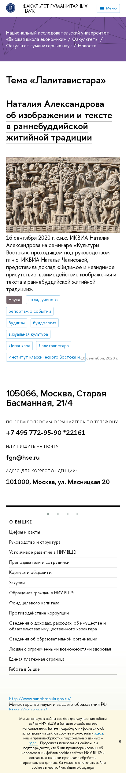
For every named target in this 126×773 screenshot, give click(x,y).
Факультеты (86, 39)
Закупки (17, 582)
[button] (48, 514)
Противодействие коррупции (39, 613)
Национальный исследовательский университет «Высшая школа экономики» (57, 35)
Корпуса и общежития (31, 572)
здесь (98, 733)
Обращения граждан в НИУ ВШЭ (41, 593)
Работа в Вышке (24, 669)
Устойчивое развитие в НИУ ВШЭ (42, 552)
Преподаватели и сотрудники (39, 562)
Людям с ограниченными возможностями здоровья (60, 649)
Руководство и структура (35, 542)
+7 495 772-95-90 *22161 (45, 432)
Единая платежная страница (37, 659)
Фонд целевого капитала (34, 603)
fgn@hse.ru (23, 457)
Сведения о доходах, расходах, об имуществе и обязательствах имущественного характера (57, 625)
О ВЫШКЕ (20, 522)
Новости (87, 45)
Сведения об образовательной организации (53, 639)
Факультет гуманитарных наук (55, 8)
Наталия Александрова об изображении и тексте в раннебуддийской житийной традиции (59, 120)
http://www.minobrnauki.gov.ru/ (40, 699)
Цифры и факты (24, 532)
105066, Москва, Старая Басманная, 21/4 (56, 398)
